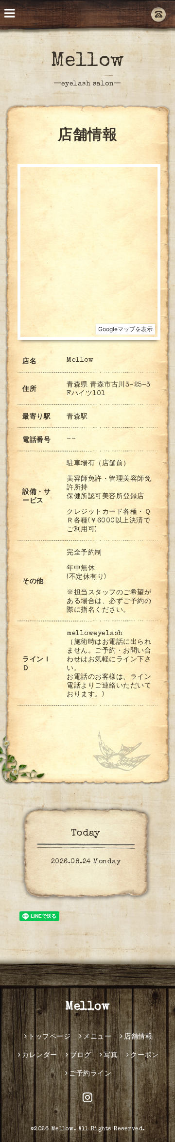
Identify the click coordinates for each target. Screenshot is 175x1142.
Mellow (87, 61)
